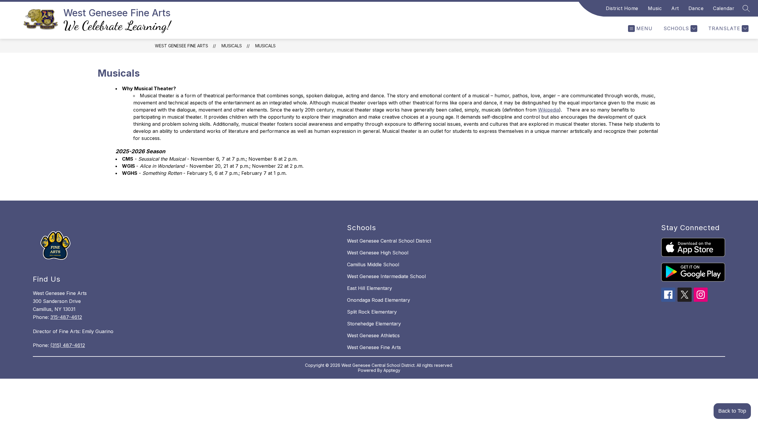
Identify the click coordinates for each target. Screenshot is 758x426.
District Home (622, 8)
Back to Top (732, 411)
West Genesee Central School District (389, 241)
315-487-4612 (66, 317)
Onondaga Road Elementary (378, 300)
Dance (696, 8)
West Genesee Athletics (373, 335)
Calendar (723, 8)
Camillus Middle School (373, 264)
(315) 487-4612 (67, 345)
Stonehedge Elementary (374, 324)
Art (675, 8)
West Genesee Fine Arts (181, 45)
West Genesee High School (377, 253)
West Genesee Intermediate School (386, 276)
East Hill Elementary (369, 288)
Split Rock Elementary (372, 312)
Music (655, 8)
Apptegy (391, 370)
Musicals (265, 45)
